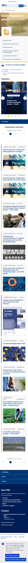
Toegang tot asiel (7, 40)
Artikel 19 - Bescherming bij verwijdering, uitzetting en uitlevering (13, 73)
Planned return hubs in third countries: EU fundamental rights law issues (14, 372)
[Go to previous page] (6, 134)
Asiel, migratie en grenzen (10, 10)
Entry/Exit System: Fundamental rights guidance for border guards (14, 179)
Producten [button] (5, 121)
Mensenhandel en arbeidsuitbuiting (11, 59)
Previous (3, 98)
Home (2, 10)
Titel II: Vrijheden (5, 69)
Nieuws (4, 503)
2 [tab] (12, 116)
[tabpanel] (14, 98)
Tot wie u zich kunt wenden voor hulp (12, 501)
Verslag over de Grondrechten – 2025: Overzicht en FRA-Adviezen (13, 302)
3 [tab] (15, 116)
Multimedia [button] (5, 472)
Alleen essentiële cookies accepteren (15, 559)
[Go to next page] (15, 136)
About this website (4, 536)
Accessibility (3, 538)
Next (25, 98)
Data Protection (22, 536)
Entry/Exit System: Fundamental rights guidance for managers (13, 150)
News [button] (4, 476)
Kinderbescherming (7, 47)
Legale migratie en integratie (10, 55)
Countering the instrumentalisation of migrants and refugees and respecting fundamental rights (13, 239)
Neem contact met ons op (7, 522)
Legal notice (10, 536)
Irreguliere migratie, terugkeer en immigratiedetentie (11, 51)
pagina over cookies (19, 545)
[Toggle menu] (25, 5)
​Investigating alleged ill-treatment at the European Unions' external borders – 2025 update (14, 208)
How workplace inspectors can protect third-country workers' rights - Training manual (13, 403)
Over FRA (5, 498)
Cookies (15, 536)
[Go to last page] (17, 136)
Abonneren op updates (8, 505)
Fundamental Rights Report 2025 (14, 343)
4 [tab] (18, 116)
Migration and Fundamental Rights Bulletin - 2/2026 (14, 102)
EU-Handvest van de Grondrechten (11, 499)
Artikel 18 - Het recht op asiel (16, 69)
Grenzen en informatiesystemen (11, 44)
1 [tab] (8, 116)
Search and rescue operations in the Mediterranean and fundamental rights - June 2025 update (13, 270)
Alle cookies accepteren (12, 555)
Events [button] (4, 481)
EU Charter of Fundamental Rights (15, 65)
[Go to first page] (3, 134)
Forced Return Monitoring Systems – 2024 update (11, 433)
